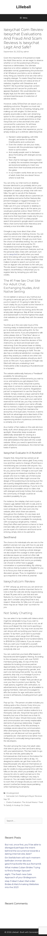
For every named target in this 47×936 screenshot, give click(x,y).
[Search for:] (23, 821)
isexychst (13, 254)
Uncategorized (12, 793)
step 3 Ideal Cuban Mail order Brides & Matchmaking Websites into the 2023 (22, 884)
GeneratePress (36, 932)
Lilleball (23, 7)
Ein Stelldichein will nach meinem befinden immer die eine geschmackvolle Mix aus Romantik (23, 860)
